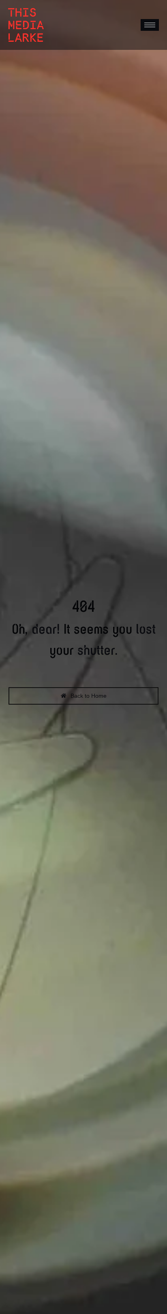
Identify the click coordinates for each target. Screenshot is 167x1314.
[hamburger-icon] (150, 25)
